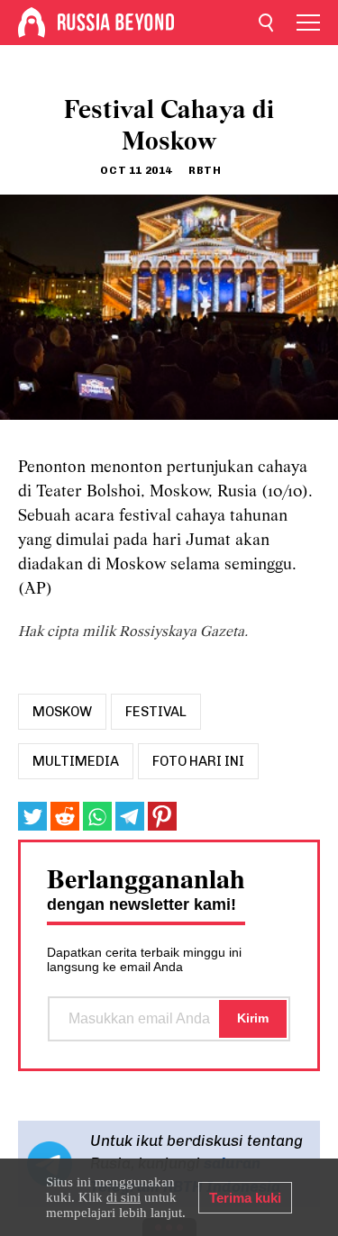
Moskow (62, 712)
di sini (123, 1197)
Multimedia (75, 761)
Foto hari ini (198, 761)
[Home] (31, 22)
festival (156, 712)
